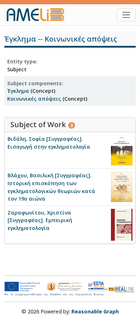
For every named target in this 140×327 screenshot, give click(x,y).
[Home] (37, 15)
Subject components (34, 83)
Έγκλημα (18, 90)
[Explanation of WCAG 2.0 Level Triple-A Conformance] (110, 289)
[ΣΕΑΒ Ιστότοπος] (125, 288)
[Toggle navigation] (126, 14)
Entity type (21, 61)
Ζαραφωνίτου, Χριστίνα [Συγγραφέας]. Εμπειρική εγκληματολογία (40, 220)
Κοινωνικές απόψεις (34, 98)
